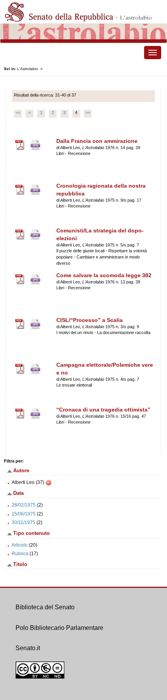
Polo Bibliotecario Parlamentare (59, 627)
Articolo (20, 545)
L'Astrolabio (27, 69)
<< (18, 112)
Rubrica (20, 553)
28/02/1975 (24, 505)
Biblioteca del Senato (45, 607)
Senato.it (28, 648)
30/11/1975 (23, 522)
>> (87, 112)
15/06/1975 (24, 514)
